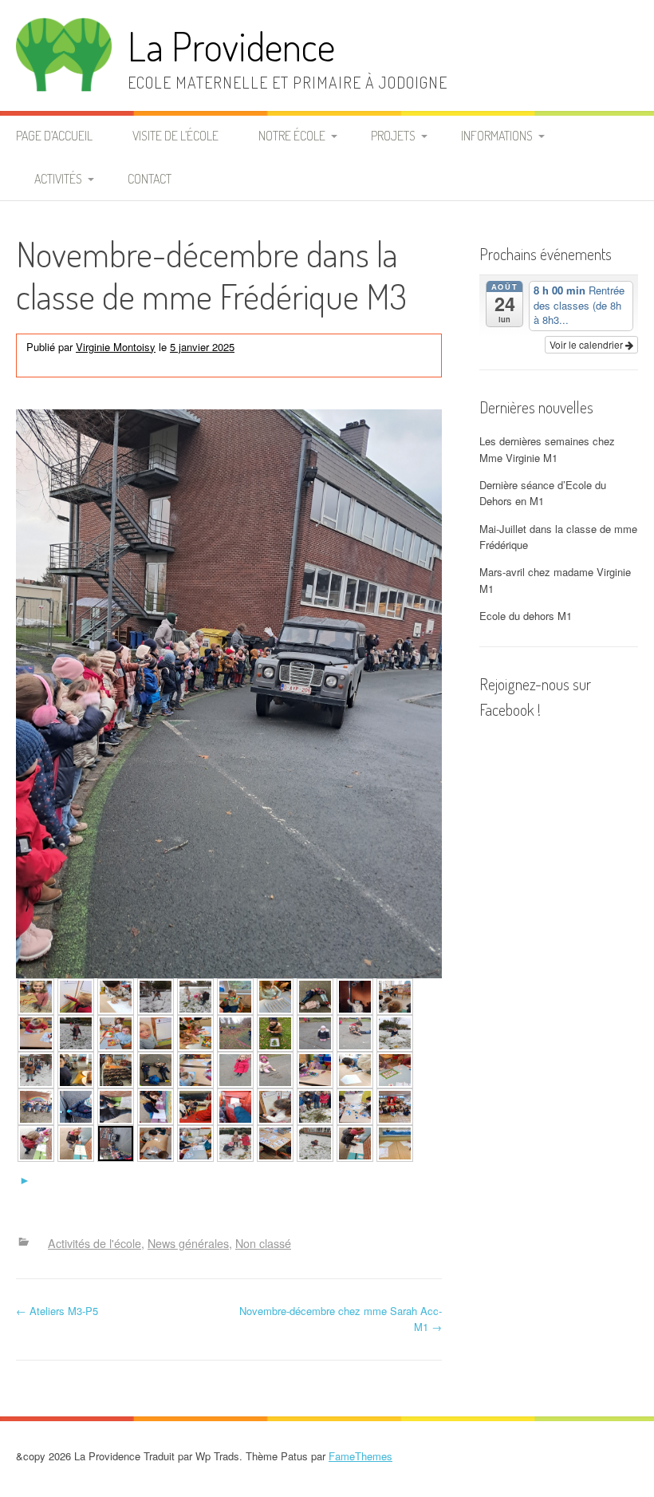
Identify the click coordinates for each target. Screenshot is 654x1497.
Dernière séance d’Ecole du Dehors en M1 (542, 493)
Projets (393, 136)
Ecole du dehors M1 (525, 615)
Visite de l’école (175, 136)
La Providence (231, 46)
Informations (497, 136)
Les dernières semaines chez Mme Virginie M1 (547, 449)
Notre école (291, 136)
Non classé (103, 363)
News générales (188, 1243)
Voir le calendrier (587, 344)
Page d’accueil (54, 136)
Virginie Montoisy (116, 346)
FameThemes (360, 1455)
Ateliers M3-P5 (57, 1310)
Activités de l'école (306, 346)
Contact (149, 179)
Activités (58, 179)
